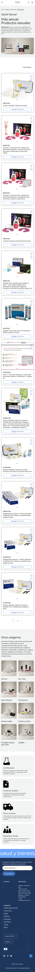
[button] (2, 2)
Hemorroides (6, 721)
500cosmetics (13, 968)
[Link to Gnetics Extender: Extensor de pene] (17, 87)
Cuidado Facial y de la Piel (8, 743)
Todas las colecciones (10, 9)
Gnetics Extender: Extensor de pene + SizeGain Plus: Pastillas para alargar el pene (16, 607)
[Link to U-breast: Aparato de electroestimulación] (17, 222)
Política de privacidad (17, 964)
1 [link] (13, 621)
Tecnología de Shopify (24, 968)
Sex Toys (21, 679)
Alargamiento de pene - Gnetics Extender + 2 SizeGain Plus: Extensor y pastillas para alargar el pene (17, 561)
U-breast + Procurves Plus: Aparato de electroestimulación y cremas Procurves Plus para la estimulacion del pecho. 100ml (16, 150)
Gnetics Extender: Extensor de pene (15, 105)
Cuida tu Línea (24, 721)
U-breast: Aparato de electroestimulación (17, 241)
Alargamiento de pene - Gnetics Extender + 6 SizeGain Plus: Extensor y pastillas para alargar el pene (17, 515)
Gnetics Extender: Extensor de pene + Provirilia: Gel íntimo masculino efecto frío (17, 470)
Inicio (2, 9)
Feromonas (23, 700)
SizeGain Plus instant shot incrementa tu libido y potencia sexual (17, 331)
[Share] (31, 79)
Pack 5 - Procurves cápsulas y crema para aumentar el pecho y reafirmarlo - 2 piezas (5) (17, 376)
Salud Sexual (6, 700)
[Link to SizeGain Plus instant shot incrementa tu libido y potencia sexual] (17, 312)
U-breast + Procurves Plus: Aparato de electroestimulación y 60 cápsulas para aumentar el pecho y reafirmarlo (16, 197)
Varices (4, 679)
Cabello (21, 742)
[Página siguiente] (22, 621)
